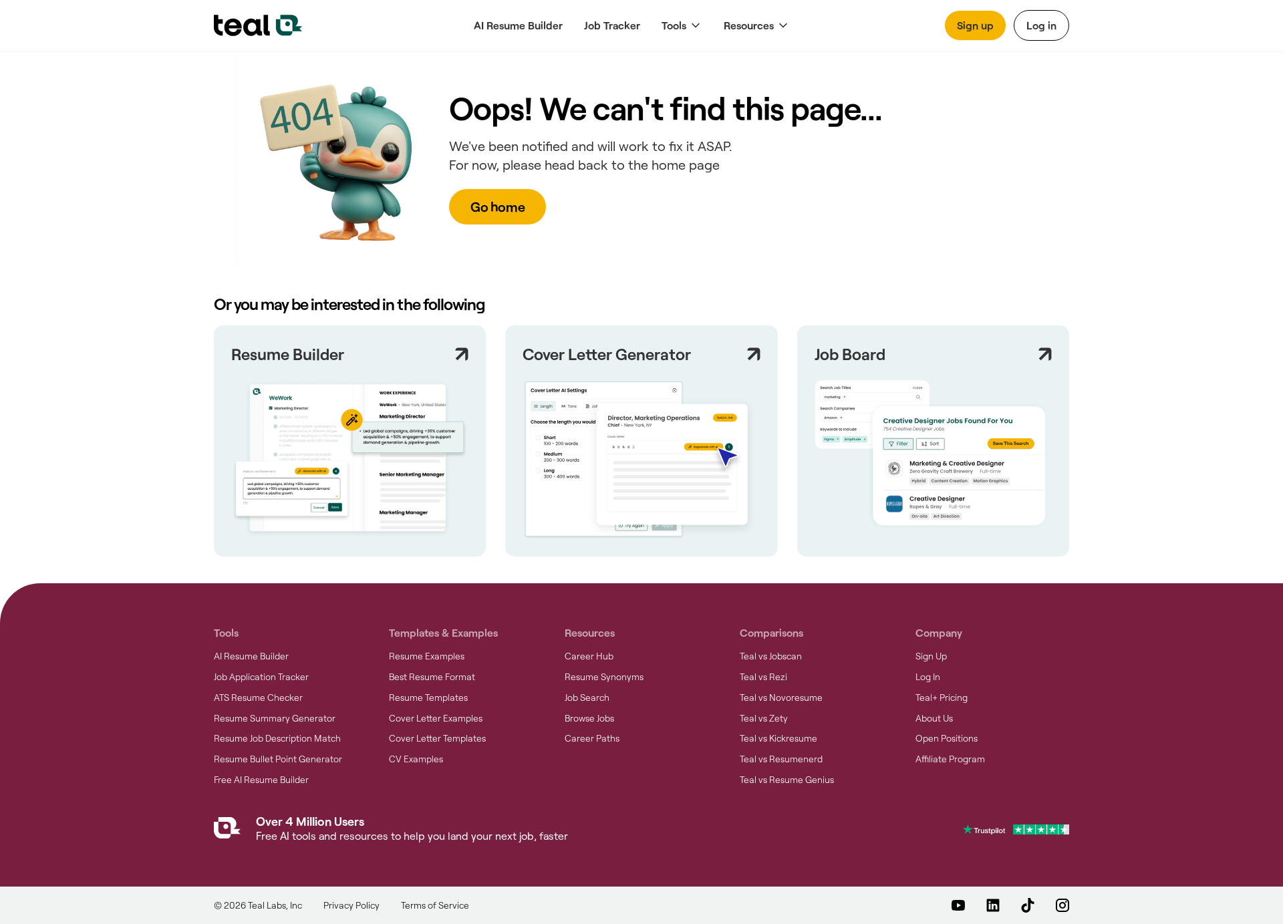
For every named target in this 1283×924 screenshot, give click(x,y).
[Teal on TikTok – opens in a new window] (1027, 905)
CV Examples (416, 759)
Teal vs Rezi (763, 677)
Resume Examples (426, 656)
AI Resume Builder (518, 25)
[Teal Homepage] (227, 830)
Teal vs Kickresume (778, 738)
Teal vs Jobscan (771, 656)
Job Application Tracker (261, 677)
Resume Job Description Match (277, 738)
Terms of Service (435, 905)
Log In (927, 677)
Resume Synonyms (604, 677)
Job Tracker (612, 25)
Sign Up (931, 656)
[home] (258, 25)
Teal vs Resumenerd (781, 759)
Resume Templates (428, 697)
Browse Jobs (589, 718)
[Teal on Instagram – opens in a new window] (1062, 905)
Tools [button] (674, 25)
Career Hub (589, 656)
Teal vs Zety (764, 718)
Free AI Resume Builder (261, 780)
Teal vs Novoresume (781, 697)
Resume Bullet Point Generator (278, 759)
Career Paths (592, 738)
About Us (934, 718)
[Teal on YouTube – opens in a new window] (958, 905)
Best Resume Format (432, 677)
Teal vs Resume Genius (787, 780)
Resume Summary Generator (274, 718)
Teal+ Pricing (941, 697)
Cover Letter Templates (437, 738)
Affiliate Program (950, 759)
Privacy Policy (351, 905)
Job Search (587, 697)
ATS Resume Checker (258, 697)
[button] (682, 25)
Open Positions (946, 738)
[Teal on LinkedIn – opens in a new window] (993, 905)
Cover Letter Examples (435, 718)
